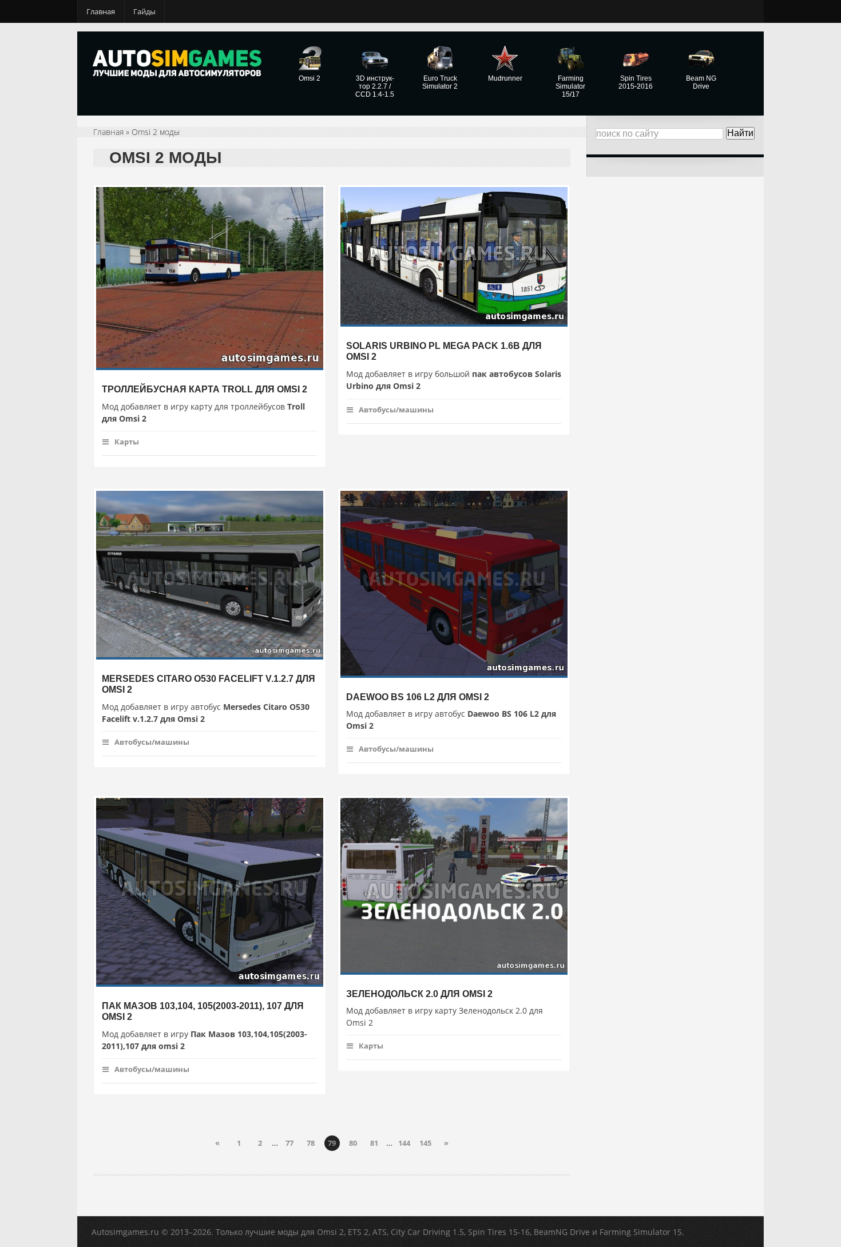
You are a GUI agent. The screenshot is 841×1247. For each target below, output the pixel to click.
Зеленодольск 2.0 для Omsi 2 (419, 993)
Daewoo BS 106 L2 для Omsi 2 (417, 696)
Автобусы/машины (396, 409)
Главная (100, 11)
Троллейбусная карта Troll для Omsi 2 (204, 389)
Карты (126, 441)
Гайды (144, 11)
